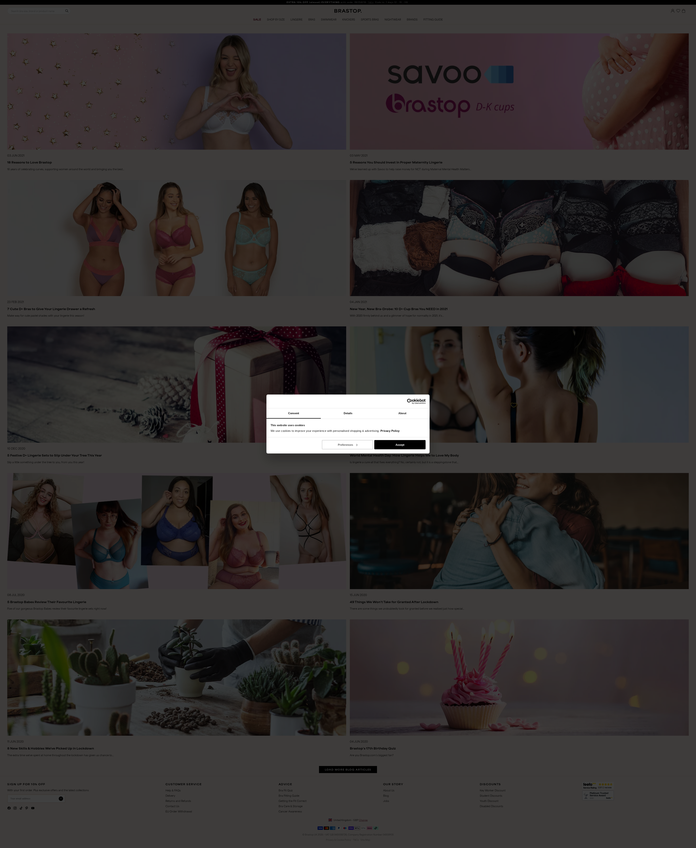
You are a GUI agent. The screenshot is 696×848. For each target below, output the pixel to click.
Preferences (345, 444)
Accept (399, 444)
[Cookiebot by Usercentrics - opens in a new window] (410, 401)
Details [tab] (348, 413)
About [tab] (402, 413)
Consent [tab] (293, 413)
